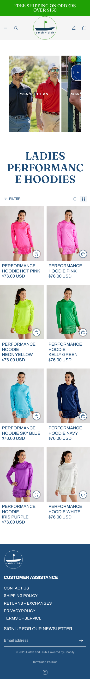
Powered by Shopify (61, 652)
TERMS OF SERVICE (23, 618)
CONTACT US (16, 588)
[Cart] (84, 28)
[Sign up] (81, 640)
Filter (14, 198)
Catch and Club (36, 652)
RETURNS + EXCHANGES (28, 603)
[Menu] (5, 27)
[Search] (16, 28)
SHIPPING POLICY (20, 596)
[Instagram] (45, 672)
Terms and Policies (45, 662)
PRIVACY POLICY (19, 611)
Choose (40, 254)
